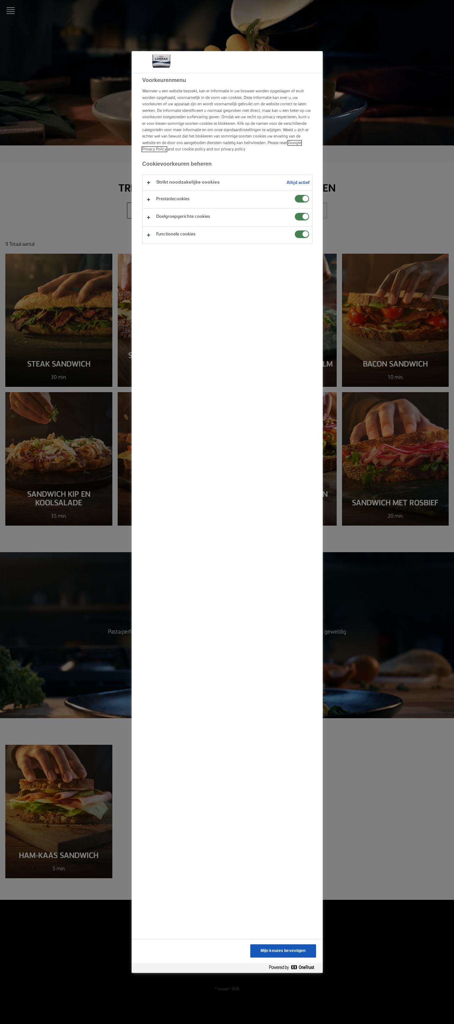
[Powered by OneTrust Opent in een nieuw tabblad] (294, 968)
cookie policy (193, 149)
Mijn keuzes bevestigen (283, 951)
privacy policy (233, 149)
